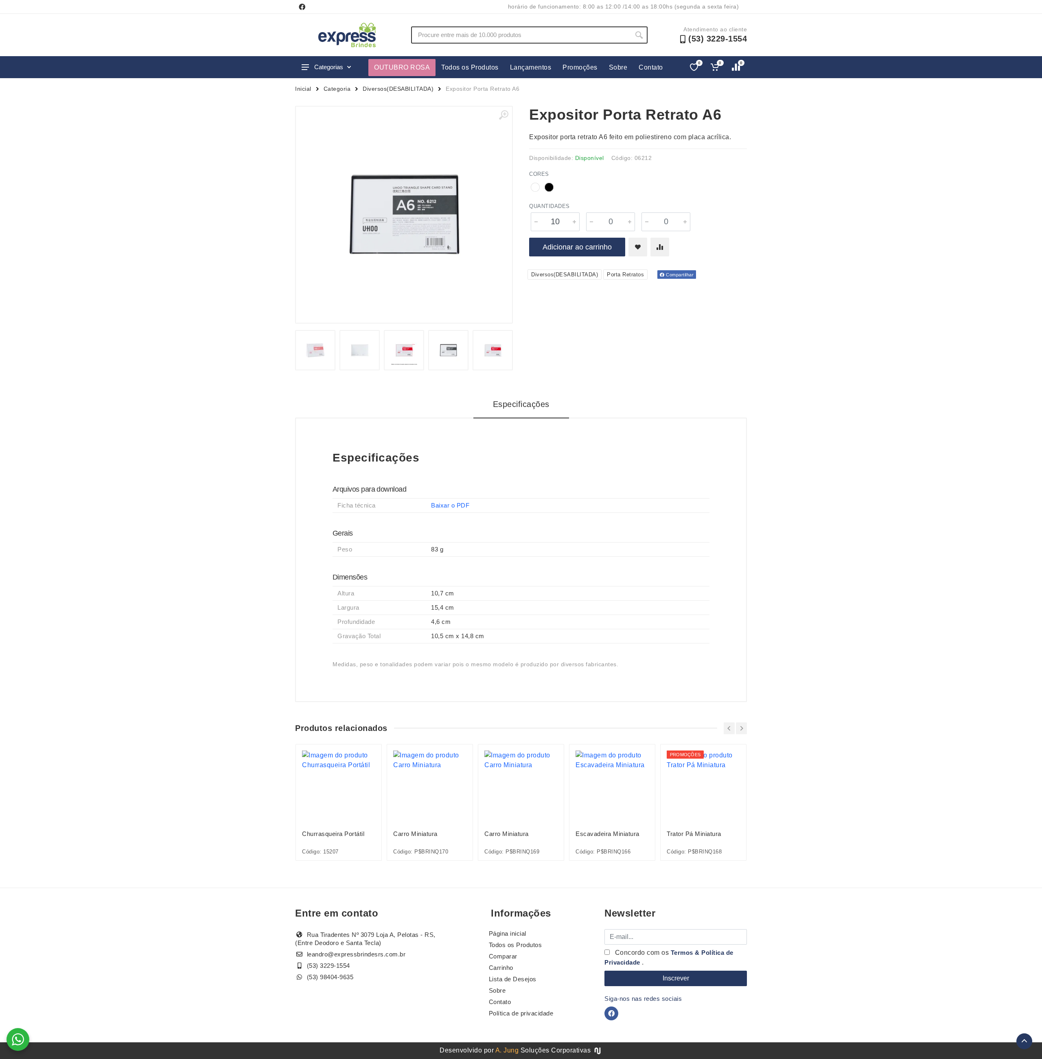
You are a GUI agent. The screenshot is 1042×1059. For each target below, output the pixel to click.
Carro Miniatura (415, 833)
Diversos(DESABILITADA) (398, 88)
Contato (651, 67)
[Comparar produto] (659, 247)
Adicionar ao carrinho (577, 247)
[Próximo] (741, 728)
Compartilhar (679, 274)
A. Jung (507, 1050)
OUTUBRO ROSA (402, 67)
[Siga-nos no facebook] (302, 7)
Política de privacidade (521, 1013)
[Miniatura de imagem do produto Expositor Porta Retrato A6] (315, 350)
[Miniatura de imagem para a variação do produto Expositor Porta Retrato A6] (448, 350)
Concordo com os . (668, 957)
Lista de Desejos (512, 979)
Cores (539, 174)
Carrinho (501, 967)
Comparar (503, 956)
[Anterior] (729, 728)
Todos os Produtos (470, 67)
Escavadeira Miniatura (607, 833)
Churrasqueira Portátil (333, 833)
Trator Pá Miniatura (694, 833)
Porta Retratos (625, 274)
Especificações (521, 404)
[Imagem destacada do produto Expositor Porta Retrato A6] (404, 215)
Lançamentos (531, 67)
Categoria (337, 88)
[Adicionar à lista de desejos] (637, 247)
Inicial (303, 88)
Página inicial (507, 933)
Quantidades (549, 206)
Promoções (580, 67)
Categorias (328, 66)
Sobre (618, 67)
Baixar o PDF (450, 505)
